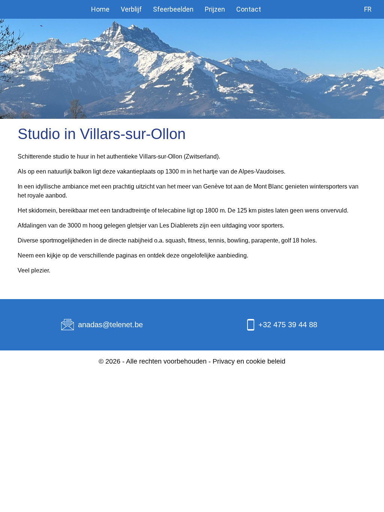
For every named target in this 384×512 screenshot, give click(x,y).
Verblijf (131, 9)
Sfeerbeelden (173, 9)
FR (368, 9)
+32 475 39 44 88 (287, 324)
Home (100, 9)
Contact (248, 9)
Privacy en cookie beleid (249, 361)
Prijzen (215, 9)
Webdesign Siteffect (192, 372)
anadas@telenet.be (110, 324)
